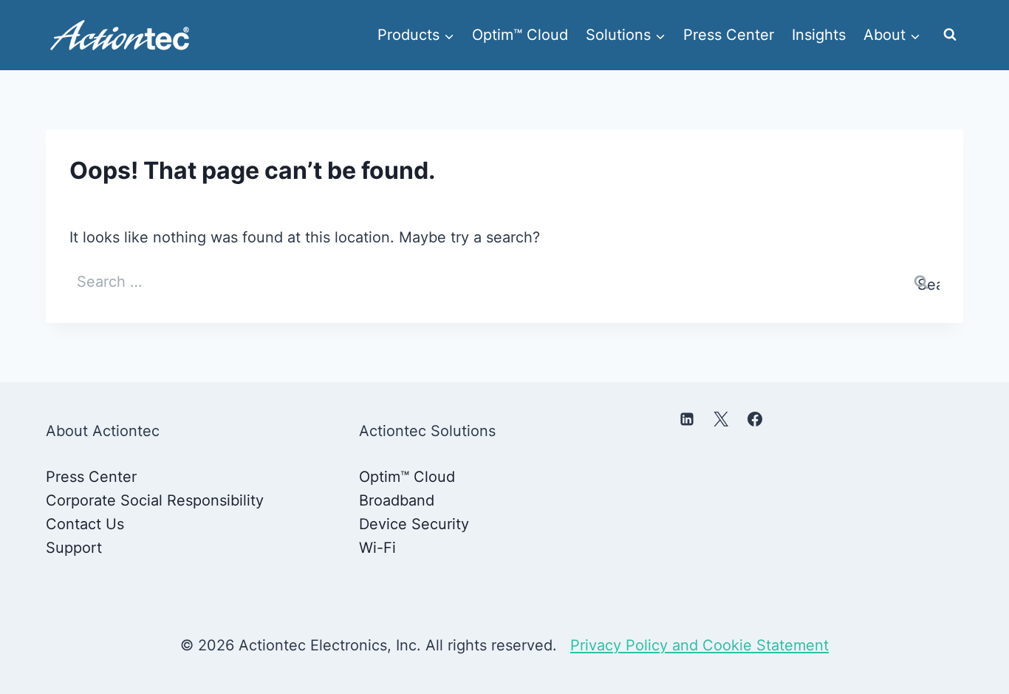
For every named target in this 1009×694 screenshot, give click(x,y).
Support (74, 548)
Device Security (414, 524)
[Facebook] (755, 419)
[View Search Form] (950, 34)
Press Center (728, 35)
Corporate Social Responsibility (155, 500)
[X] (721, 419)
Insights (819, 35)
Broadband (396, 500)
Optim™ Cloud (520, 35)
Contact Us (85, 524)
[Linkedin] (687, 419)
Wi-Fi (377, 548)
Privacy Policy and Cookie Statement (699, 645)
